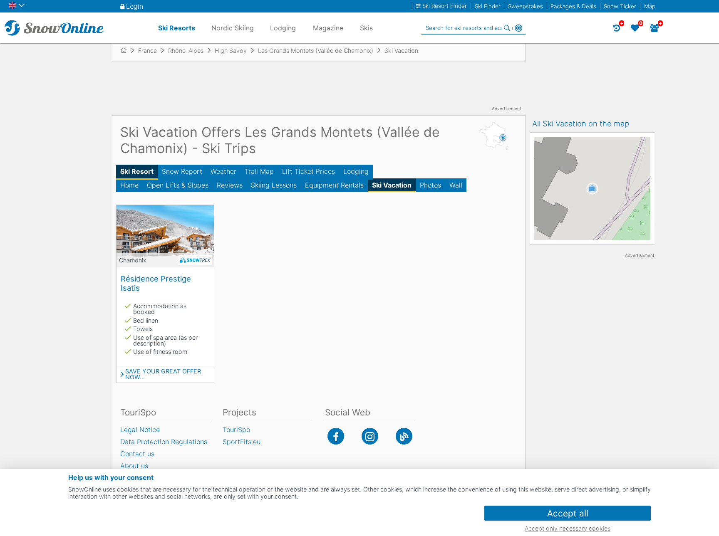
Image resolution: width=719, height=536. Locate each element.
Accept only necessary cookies (567, 528)
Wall (455, 185)
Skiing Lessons (274, 185)
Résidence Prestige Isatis (156, 283)
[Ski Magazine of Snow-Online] (404, 436)
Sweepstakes (525, 6)
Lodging (356, 171)
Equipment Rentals (334, 185)
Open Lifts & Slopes (177, 185)
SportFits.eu (241, 441)
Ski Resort (137, 171)
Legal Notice (140, 429)
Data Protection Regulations (163, 441)
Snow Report (182, 171)
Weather (223, 171)
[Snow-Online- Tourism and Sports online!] (127, 50)
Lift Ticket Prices (308, 171)
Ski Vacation (392, 185)
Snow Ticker (620, 6)
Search (506, 27)
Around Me (518, 27)
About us (134, 466)
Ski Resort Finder (444, 6)
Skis (366, 28)
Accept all (567, 513)
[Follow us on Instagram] (370, 436)
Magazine (328, 28)
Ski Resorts (176, 28)
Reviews (230, 185)
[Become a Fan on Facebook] (335, 436)
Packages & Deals (573, 6)
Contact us (137, 454)
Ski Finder (488, 6)
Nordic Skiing (232, 28)
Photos (430, 185)
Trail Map (259, 171)
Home (129, 185)
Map (649, 6)
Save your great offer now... (163, 374)
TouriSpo (236, 429)
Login (134, 6)
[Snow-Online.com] (54, 27)
